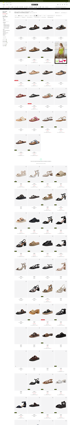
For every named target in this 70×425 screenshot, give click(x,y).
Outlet (4, 2)
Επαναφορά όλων (50, 17)
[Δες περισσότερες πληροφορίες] (34, 63)
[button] (57, 12)
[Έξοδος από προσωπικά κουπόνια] (57, 4)
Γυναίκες (4, 4)
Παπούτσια (19, 11)
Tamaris (32, 11)
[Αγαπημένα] (64, 4)
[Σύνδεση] (60, 4)
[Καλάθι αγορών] (66, 4)
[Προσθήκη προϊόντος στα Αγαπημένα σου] (26, 20)
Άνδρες (7, 4)
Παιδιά (10, 4)
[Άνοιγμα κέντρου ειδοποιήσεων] (62, 4)
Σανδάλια (22, 11)
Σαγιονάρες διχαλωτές (27, 11)
